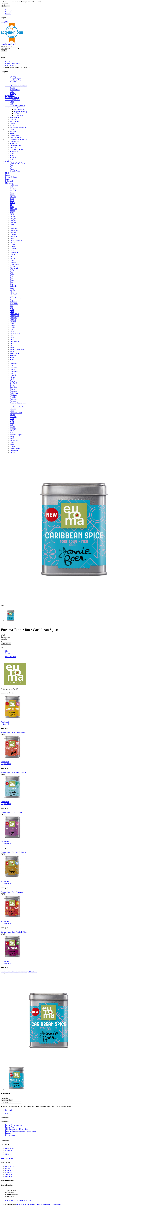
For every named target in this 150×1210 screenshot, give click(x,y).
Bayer (12, 199)
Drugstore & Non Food (16, 139)
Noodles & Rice (15, 80)
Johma (12, 292)
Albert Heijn (14, 191)
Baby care (13, 147)
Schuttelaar (13, 395)
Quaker (12, 381)
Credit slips (9, 1170)
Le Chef (12, 331)
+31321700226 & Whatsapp (18, 1200)
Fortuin (12, 266)
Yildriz (12, 444)
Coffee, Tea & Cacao (15, 163)
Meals (7, 173)
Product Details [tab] (10, 657)
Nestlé (12, 357)
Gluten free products (12, 98)
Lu (11, 345)
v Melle (12, 415)
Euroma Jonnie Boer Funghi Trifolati (13, 932)
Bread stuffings (15, 90)
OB (11, 361)
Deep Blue (13, 236)
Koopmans (13, 318)
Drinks (10, 129)
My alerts (8, 1176)
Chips (12, 102)
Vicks (12, 431)
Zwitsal (12, 452)
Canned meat (18, 115)
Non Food (13, 143)
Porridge (13, 94)
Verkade (12, 427)
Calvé (12, 215)
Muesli (12, 92)
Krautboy (13, 320)
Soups (7, 179)
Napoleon (13, 355)
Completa (13, 221)
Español (8, 12)
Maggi (12, 347)
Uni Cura (13, 409)
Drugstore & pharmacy (18, 149)
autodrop (13, 197)
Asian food (11, 76)
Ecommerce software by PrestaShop (48, 1204)
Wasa (11, 433)
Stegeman (13, 399)
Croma (12, 224)
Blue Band (13, 209)
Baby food (9, 181)
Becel (12, 201)
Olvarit (12, 365)
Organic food (9, 96)
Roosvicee (13, 387)
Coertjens (13, 219)
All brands (11, 185)
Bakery (12, 88)
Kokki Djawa (14, 314)
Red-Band (13, 383)
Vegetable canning (20, 112)
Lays (11, 329)
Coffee (12, 165)
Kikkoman (13, 302)
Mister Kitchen (15, 353)
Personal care (14, 141)
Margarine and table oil (18, 127)
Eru (11, 256)
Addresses (8, 1172)
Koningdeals (14, 151)
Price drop (8, 1133)
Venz (11, 425)
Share (7, 651)
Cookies (8, 161)
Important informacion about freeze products (20, 1131)
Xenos (12, 155)
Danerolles (13, 228)
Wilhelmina (14, 440)
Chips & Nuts (12, 100)
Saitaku (12, 389)
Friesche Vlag (14, 268)
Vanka (12, 419)
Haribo (12, 274)
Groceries (13, 119)
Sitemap (8, 1154)
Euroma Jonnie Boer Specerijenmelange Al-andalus (19, 972)
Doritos (12, 244)
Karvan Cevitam (15, 298)
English (8, 14)
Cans (14, 108)
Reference (4, 689)
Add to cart (6, 643)
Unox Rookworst (16, 413)
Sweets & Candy (11, 177)
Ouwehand (13, 367)
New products (10, 1135)
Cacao (12, 169)
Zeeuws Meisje (15, 448)
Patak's (12, 369)
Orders (7, 1168)
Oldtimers (13, 363)
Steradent (13, 401)
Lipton (12, 337)
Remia (12, 385)
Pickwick (13, 375)
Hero (11, 282)
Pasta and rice (14, 121)
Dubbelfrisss (14, 252)
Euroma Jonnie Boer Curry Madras (13, 732)
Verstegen (13, 429)
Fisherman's (14, 262)
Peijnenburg (14, 371)
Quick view (6, 724)
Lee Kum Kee (15, 333)
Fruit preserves (19, 110)
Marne (12, 351)
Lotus (12, 343)
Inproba (12, 290)
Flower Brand (14, 264)
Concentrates (14, 135)
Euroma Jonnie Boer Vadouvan (12, 892)
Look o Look (14, 341)
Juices (12, 133)
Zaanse (12, 446)
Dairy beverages (15, 137)
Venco (12, 423)
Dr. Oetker (13, 246)
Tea (11, 167)
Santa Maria (14, 393)
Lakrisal (12, 328)
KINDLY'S (14, 304)
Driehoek (13, 248)
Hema (12, 153)
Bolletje (12, 211)
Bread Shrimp (14, 82)
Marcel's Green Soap (17, 349)
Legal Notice (9, 1148)
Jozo (11, 296)
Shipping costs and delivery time (16, 1129)
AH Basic (13, 189)
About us (8, 1150)
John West (13, 294)
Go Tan (12, 270)
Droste (12, 250)
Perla (11, 373)
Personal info (9, 1166)
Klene (12, 310)
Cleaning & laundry (16, 145)
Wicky (12, 436)
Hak (11, 272)
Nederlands (9, 10)
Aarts (11, 187)
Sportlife (13, 397)
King (11, 306)
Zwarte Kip (14, 450)
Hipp (11, 284)
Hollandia (13, 286)
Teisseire (13, 405)
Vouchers (8, 1174)
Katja (11, 300)
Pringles (12, 379)
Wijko (12, 438)
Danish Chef (14, 230)
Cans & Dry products (15, 106)
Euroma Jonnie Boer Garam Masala (13, 772)
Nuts (11, 104)
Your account (7, 1158)
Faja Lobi (13, 260)
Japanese (13, 84)
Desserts (12, 123)
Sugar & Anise (15, 171)
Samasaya (13, 391)
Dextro (12, 242)
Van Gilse (13, 417)
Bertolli (12, 203)
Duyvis (12, 254)
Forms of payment (11, 1127)
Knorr (12, 312)
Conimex (13, 222)
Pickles (12, 125)
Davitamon (13, 232)
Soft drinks (13, 131)
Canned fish (18, 113)
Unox (12, 411)
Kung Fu (13, 326)
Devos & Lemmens (16, 240)
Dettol (12, 238)
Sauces (7, 175)
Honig (12, 288)
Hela (11, 278)
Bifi (11, 205)
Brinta (12, 213)
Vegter (12, 421)
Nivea (12, 359)
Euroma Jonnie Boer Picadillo (11, 812)
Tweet (7, 653)
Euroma (12, 258)
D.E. (11, 226)
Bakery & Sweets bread (16, 86)
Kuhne (12, 324)
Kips (11, 308)
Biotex (12, 207)
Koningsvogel (14, 316)
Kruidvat (13, 157)
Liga (11, 335)
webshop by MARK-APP (25, 1204)
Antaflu (12, 195)
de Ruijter (13, 234)
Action (12, 159)
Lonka (12, 339)
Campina (13, 217)
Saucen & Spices (15, 78)
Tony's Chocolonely (17, 407)
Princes (12, 377)
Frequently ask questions (13, 1125)
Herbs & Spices (15, 117)
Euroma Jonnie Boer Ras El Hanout (13, 852)
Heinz (12, 276)
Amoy (12, 193)
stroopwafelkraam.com (17, 403)
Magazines (9, 183)
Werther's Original (16, 435)
